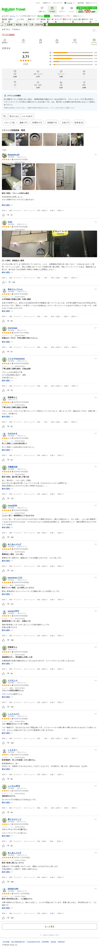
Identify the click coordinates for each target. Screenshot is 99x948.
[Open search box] (4, 116)
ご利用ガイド (46, 3)
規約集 (53, 942)
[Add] (94, 30)
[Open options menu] (95, 154)
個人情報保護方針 (18, 942)
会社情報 (6, 942)
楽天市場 (81, 3)
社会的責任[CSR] (33, 942)
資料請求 (61, 942)
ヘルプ (37, 3)
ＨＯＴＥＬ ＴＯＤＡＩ (11, 29)
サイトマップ (57, 3)
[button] (8, 139)
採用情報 (45, 942)
